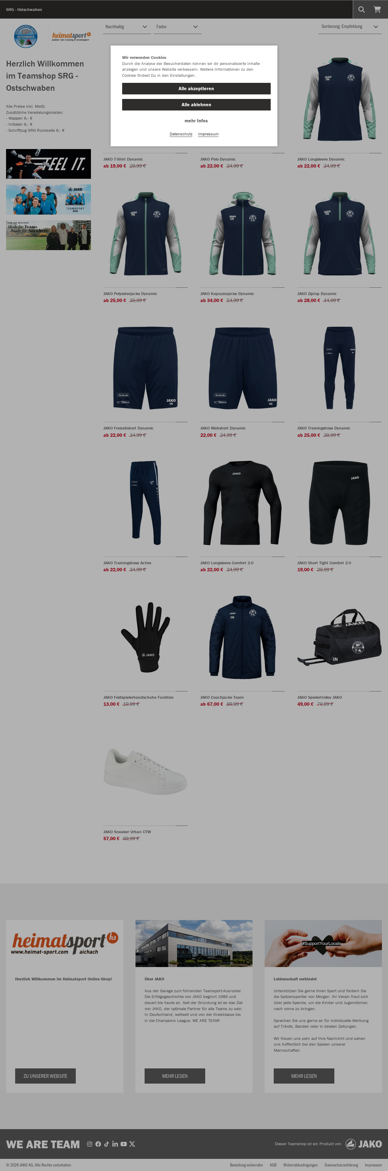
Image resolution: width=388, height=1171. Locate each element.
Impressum (208, 134)
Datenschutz (181, 134)
